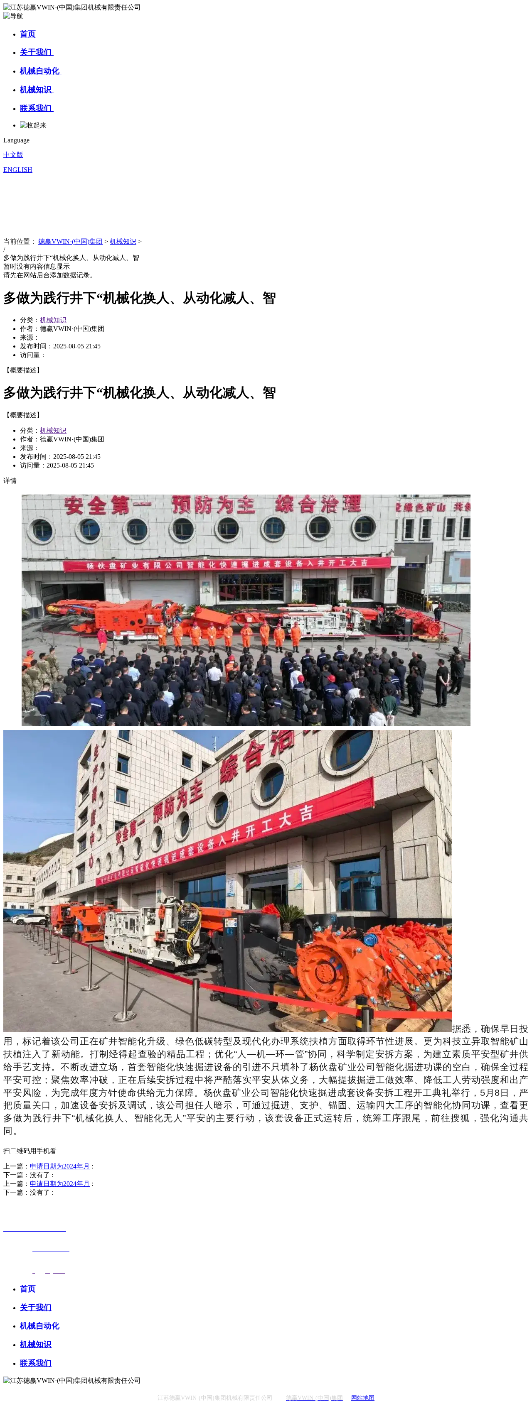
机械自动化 (41, 70)
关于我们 (37, 52)
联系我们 (37, 108)
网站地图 (362, 1398)
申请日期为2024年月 (60, 1166)
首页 (28, 33)
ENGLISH (17, 169)
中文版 (13, 154)
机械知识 (37, 89)
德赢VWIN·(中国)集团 (70, 241)
